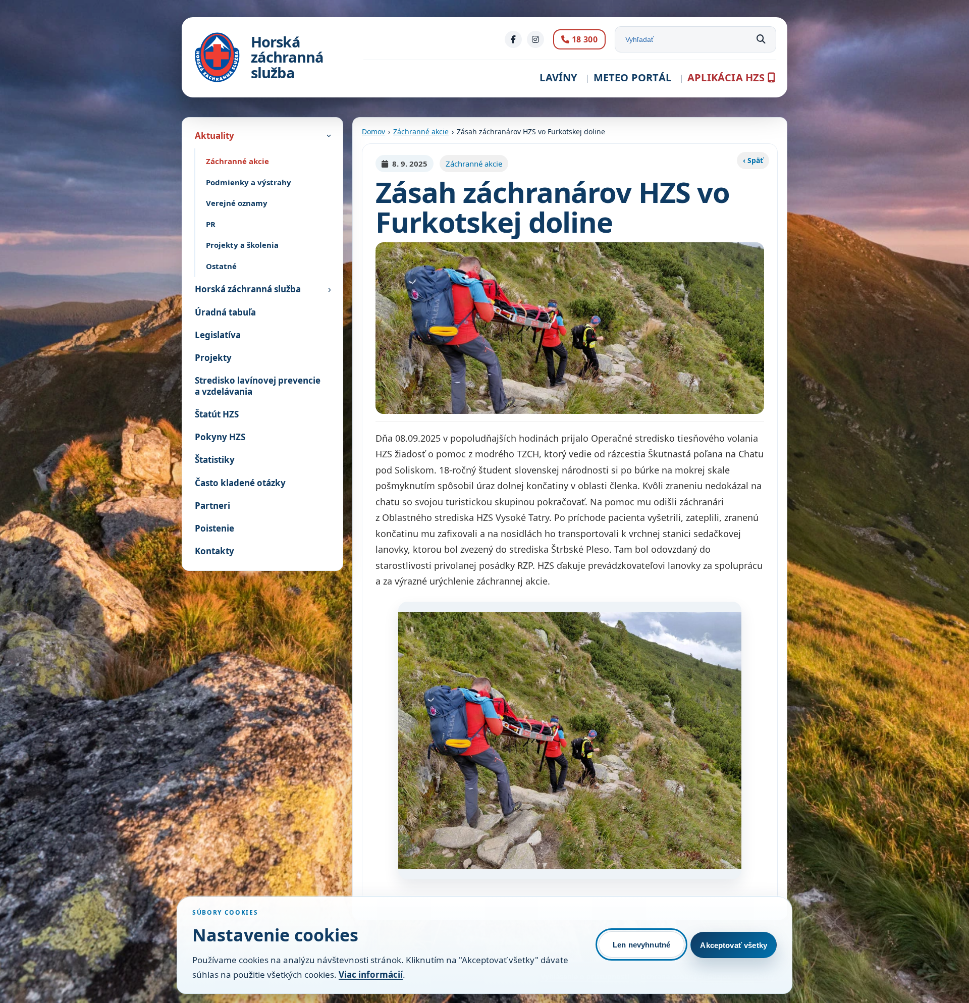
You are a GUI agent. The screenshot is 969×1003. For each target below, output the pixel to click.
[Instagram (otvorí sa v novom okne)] (535, 39)
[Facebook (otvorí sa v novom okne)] (513, 39)
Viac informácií (371, 974)
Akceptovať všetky (733, 945)
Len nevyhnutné (641, 944)
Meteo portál (632, 77)
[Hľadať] (761, 39)
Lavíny (558, 77)
